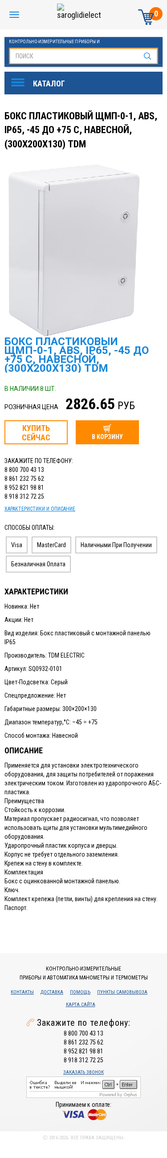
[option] (85, 248)
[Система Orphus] (83, 1086)
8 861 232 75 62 (24, 478)
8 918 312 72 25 (24, 496)
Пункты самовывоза (122, 992)
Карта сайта (80, 1005)
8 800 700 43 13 (24, 469)
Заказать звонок (83, 1072)
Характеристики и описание (39, 509)
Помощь (80, 992)
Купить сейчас (36, 432)
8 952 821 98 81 (24, 487)
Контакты (22, 992)
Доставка (52, 992)
